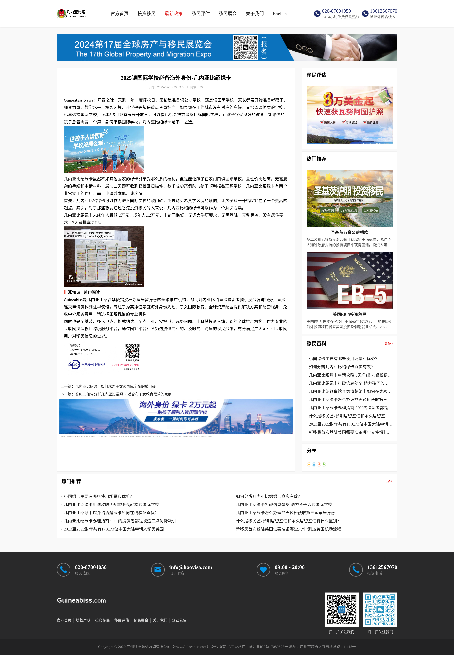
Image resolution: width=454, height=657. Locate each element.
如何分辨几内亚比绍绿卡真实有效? (341, 367)
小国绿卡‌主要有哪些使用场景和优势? (343, 358)
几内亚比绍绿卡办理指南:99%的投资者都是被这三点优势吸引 (350, 409)
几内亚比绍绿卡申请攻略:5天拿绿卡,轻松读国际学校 (350, 376)
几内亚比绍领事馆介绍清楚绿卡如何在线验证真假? (350, 392)
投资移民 (147, 13)
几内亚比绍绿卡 (78, 179)
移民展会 (228, 13)
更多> (388, 343)
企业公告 (179, 620)
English (280, 13)
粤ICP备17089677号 (272, 647)
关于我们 (255, 13)
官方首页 (120, 13)
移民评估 (201, 13)
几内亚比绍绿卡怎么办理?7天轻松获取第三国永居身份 (350, 400)
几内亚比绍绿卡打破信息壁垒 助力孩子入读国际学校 (349, 384)
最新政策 (174, 13)
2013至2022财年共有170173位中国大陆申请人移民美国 (350, 425)
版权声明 (83, 620)
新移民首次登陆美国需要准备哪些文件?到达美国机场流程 (349, 433)
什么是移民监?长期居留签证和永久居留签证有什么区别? (349, 417)
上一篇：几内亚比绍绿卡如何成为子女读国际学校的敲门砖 (108, 386)
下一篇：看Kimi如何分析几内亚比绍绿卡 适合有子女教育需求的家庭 (116, 394)
